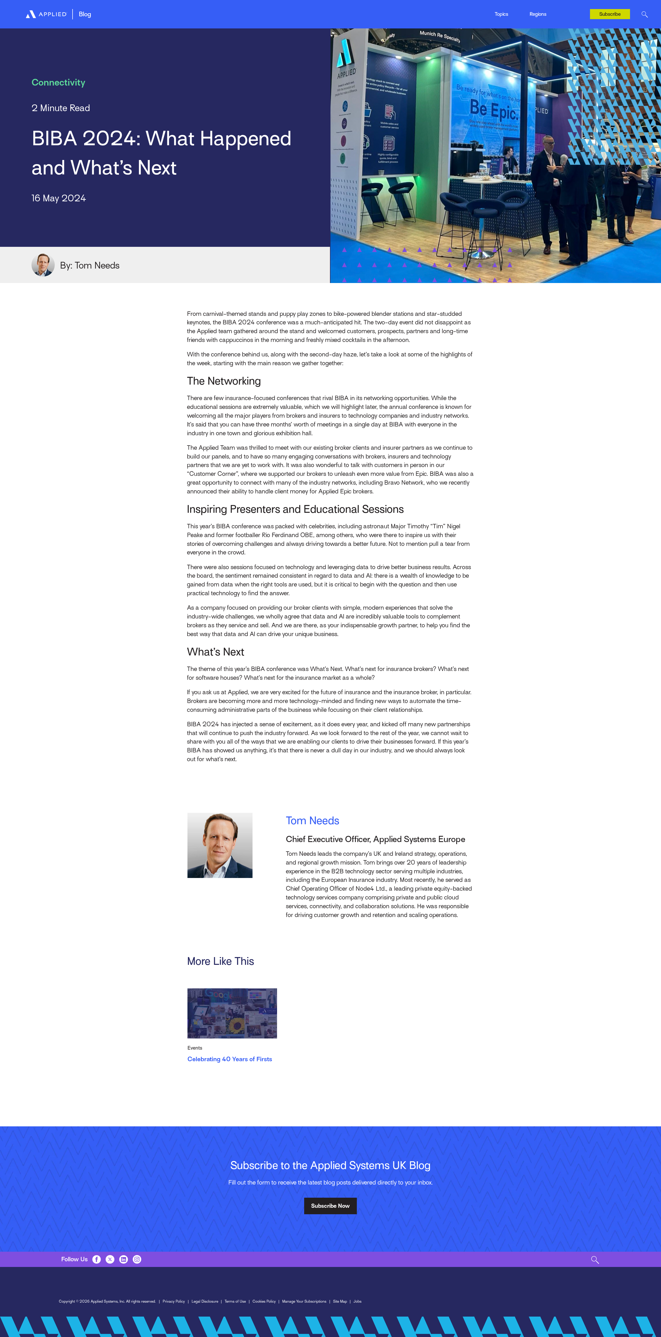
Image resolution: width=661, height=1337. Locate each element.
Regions (538, 14)
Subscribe (610, 14)
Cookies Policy (264, 1301)
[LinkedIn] (123, 1259)
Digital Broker (145, 11)
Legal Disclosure (205, 1301)
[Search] (644, 14)
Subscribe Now (330, 1206)
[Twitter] (110, 1259)
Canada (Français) (538, 20)
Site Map (340, 1301)
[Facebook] (97, 1259)
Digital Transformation (254, 11)
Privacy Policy (174, 1301)
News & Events (345, 11)
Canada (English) (537, 9)
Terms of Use (235, 1301)
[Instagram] (137, 1259)
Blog (85, 14)
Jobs (357, 1301)
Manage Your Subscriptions (304, 1301)
